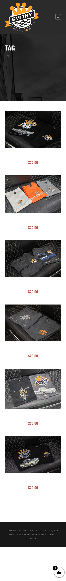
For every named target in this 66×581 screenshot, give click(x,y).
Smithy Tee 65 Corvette (33, 417)
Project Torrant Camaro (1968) (33, 285)
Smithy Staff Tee (33, 349)
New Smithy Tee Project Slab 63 (33, 156)
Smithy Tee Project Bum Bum (33, 481)
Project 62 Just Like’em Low (33, 221)
